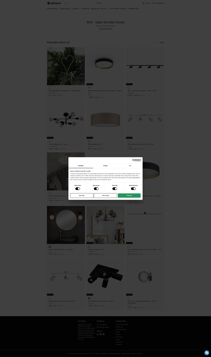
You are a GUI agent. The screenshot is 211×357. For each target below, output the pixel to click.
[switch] (96, 188)
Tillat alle (129, 195)
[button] (206, 352)
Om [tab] (130, 165)
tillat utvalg (105, 195)
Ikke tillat (81, 195)
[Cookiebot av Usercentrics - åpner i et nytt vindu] (133, 160)
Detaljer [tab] (105, 165)
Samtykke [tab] (81, 165)
